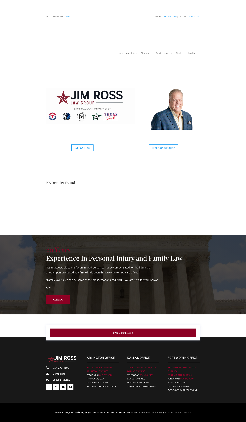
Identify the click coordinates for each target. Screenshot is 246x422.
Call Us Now (82, 148)
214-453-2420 (193, 16)
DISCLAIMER (156, 412)
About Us (130, 53)
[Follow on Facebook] (49, 387)
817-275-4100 (170, 16)
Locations (192, 53)
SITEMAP (168, 412)
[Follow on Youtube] (63, 387)
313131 (66, 16)
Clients (179, 53)
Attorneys (145, 53)
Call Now (58, 299)
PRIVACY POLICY (183, 412)
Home (120, 53)
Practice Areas (163, 53)
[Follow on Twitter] (56, 387)
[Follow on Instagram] (70, 387)
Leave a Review (61, 379)
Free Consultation (163, 148)
